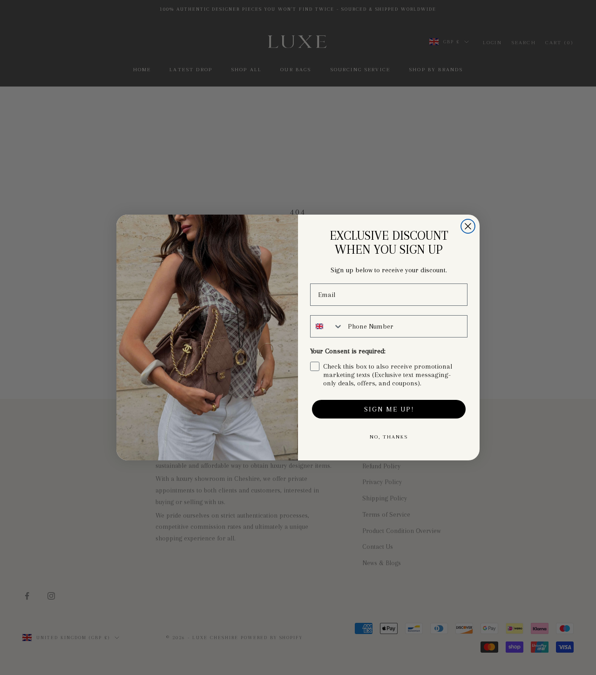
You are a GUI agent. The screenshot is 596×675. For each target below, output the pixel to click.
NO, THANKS (389, 437)
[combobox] (327, 326)
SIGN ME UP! (389, 409)
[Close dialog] (468, 226)
